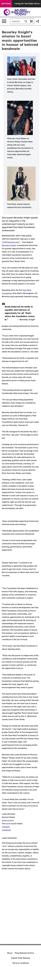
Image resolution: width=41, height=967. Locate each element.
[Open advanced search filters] (31, 21)
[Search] (26, 21)
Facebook (6, 830)
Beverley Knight (9, 245)
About (9, 953)
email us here (8, 820)
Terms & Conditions (20, 963)
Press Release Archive (24, 953)
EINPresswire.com (11, 242)
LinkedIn (6, 827)
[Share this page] (37, 21)
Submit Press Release (20, 958)
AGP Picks (6, 4)
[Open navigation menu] (4, 21)
